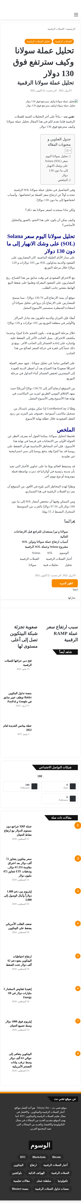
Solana (36, 552)
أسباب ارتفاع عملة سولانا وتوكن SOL (45, 541)
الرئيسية (71, 28)
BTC (23, 1157)
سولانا (32, 565)
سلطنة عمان (44, 1180)
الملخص (63, 180)
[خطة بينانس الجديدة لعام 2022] (56, 738)
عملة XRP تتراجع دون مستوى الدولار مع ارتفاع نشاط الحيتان (18, 830)
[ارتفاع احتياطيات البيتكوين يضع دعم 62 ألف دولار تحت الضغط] (56, 969)
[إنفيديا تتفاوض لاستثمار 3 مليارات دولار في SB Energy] (56, 1002)
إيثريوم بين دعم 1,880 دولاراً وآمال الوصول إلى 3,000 (18, 895)
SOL (50, 552)
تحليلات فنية (50, 565)
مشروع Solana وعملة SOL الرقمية (46, 546)
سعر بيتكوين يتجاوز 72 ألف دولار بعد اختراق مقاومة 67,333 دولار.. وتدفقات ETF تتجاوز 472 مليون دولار (17, 867)
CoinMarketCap (56, 408)
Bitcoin (56, 1157)
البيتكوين (18, 1165)
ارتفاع (33, 1165)
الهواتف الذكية (37, 1172)
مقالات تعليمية (21, 1180)
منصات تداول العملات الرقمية (52, 1188)
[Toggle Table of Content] (66, 150)
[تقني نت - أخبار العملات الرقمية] (62, 5)
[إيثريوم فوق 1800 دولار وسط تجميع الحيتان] (56, 1034)
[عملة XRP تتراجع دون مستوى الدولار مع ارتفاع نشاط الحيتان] (56, 839)
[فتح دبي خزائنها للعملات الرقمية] (56, 673)
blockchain (39, 1157)
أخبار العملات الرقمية (59, 558)
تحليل (68, 565)
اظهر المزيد (66, 583)
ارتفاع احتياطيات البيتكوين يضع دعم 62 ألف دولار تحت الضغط (19, 960)
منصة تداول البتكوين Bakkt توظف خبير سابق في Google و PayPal (18, 697)
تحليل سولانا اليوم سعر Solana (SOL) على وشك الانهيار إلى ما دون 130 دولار (56, 166)
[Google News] (69, 593)
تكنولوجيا (63, 1180)
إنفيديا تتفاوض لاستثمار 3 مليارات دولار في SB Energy (18, 993)
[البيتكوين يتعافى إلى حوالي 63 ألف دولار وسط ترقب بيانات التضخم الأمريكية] (56, 1067)
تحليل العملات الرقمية (38, 41)
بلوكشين (17, 1172)
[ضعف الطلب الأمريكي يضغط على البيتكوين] (56, 937)
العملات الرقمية (56, 28)
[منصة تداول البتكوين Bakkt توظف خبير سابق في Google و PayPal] (56, 706)
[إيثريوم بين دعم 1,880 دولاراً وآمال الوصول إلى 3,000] (56, 904)
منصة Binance (20, 1188)
